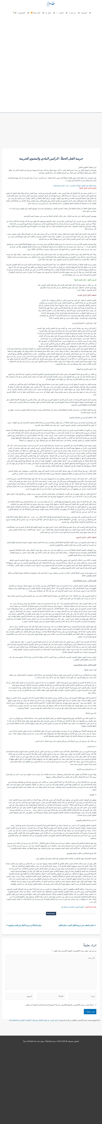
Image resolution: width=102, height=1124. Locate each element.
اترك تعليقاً (92, 167)
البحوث (61, 13)
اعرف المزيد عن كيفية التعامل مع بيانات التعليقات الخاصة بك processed (33, 1020)
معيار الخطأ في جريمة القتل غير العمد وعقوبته (24, 925)
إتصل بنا (48, 13)
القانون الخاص (83, 167)
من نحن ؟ (72, 13)
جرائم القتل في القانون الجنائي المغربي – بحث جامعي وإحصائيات (74, 186)
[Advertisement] (51, 133)
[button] (14, 13)
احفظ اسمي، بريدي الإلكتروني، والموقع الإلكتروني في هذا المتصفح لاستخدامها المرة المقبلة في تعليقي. (59, 1005)
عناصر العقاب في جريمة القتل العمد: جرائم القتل (77, 925)
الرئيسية (84, 13)
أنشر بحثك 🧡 (35, 13)
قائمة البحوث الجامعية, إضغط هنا (72, 907)
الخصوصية (21, 13)
